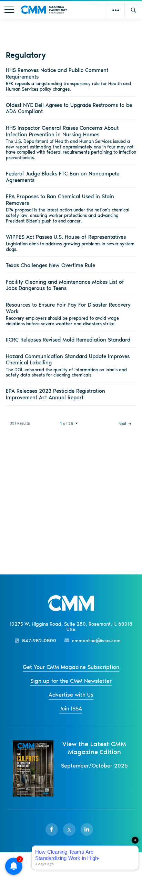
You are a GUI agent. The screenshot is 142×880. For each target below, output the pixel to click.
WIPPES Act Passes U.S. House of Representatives (66, 237)
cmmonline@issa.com (96, 641)
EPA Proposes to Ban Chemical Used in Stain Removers (60, 199)
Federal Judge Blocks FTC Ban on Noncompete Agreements (62, 176)
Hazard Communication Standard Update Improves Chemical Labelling (68, 359)
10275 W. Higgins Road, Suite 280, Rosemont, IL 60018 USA (71, 627)
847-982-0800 (39, 641)
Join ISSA (70, 708)
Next (122, 423)
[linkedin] (87, 829)
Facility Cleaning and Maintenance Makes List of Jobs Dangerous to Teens (65, 285)
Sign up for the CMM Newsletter (71, 681)
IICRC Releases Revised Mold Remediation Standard (68, 339)
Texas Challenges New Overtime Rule (50, 265)
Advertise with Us (71, 694)
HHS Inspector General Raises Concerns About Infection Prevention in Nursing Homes (62, 131)
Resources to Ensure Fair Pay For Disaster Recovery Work (68, 308)
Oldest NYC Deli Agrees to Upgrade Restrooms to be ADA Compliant (69, 108)
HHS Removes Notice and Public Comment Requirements (57, 73)
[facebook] (51, 829)
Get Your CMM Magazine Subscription (71, 667)
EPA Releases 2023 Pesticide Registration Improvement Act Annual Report (55, 394)
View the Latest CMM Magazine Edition (94, 748)
